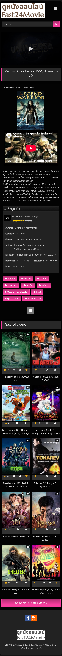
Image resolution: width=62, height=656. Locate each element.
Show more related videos (31, 603)
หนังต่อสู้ (43, 279)
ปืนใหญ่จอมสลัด (34, 299)
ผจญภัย (11, 279)
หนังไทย (30, 285)
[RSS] (34, 618)
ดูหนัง (38, 292)
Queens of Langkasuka (17, 292)
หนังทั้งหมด (12, 285)
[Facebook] (28, 618)
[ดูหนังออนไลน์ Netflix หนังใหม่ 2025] (25, 11)
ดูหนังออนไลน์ (12, 299)
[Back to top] (53, 647)
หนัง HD (27, 279)
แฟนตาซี (45, 285)
